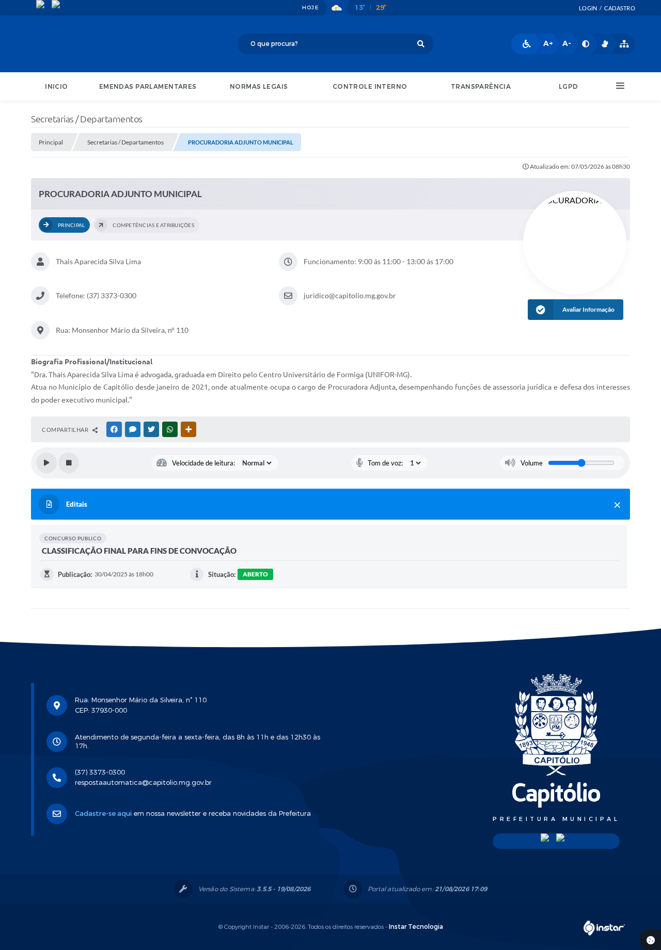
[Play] (46, 463)
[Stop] (68, 463)
